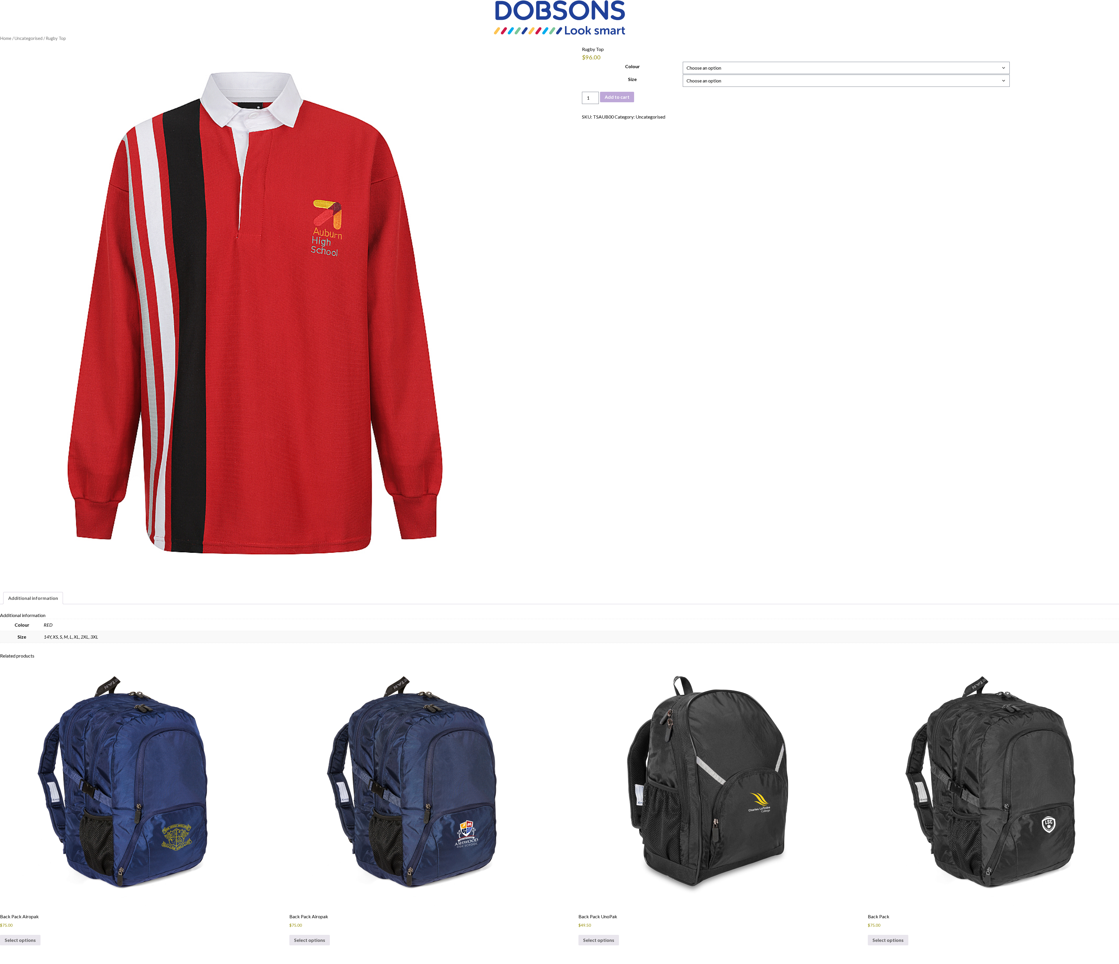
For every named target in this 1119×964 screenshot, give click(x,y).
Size (632, 79)
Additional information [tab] (33, 598)
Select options (20, 940)
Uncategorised (29, 38)
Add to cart (617, 97)
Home (5, 38)
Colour (632, 66)
